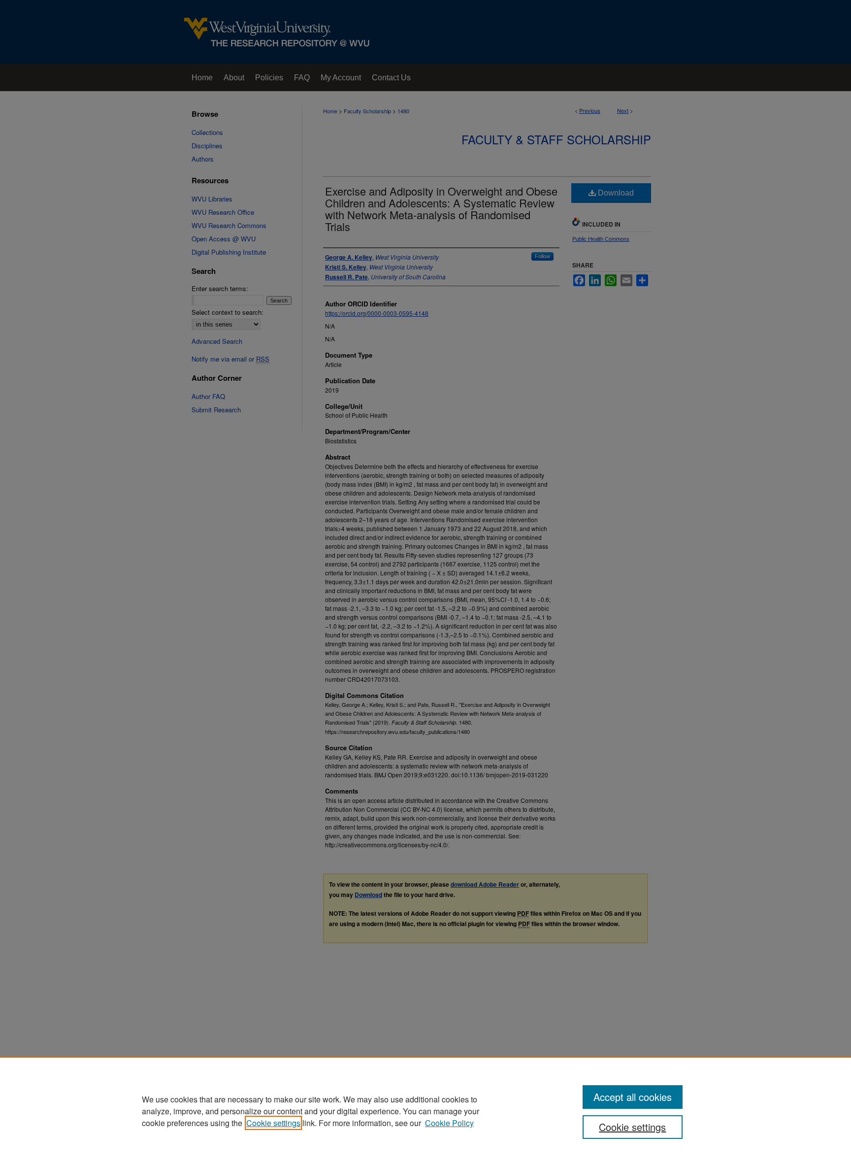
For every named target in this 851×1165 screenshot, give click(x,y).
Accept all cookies (632, 1097)
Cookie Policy (449, 1123)
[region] (425, 1111)
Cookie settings (273, 1123)
